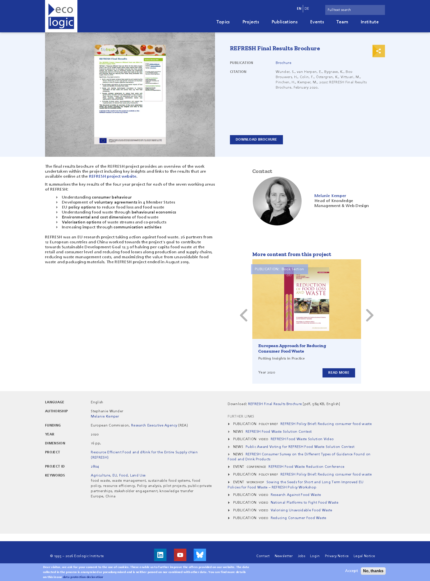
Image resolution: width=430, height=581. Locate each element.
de (307, 8)
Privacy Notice (337, 556)
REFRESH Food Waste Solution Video (302, 439)
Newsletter (284, 556)
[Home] (61, 16)
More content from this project (291, 254)
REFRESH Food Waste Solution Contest (279, 431)
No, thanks (373, 571)
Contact (262, 556)
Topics (223, 22)
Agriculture (100, 475)
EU (114, 475)
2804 (95, 466)
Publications (284, 22)
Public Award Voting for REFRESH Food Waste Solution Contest (300, 447)
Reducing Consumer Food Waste (298, 518)
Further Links (241, 416)
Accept (351, 571)
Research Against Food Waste (296, 495)
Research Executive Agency (154, 425)
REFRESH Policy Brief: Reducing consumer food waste (326, 424)
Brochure (283, 63)
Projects (250, 22)
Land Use (138, 475)
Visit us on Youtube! (180, 555)
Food (123, 475)
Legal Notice (364, 556)
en (299, 8)
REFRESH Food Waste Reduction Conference (306, 467)
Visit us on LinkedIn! (160, 555)
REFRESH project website (112, 177)
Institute (370, 22)
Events (317, 22)
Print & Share (379, 51)
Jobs (301, 556)
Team (342, 22)
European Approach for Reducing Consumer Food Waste (292, 348)
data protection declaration (83, 577)
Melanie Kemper (105, 416)
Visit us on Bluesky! (200, 555)
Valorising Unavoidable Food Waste (301, 510)
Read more (338, 372)
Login (315, 556)
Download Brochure (256, 139)
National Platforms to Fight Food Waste (304, 502)
